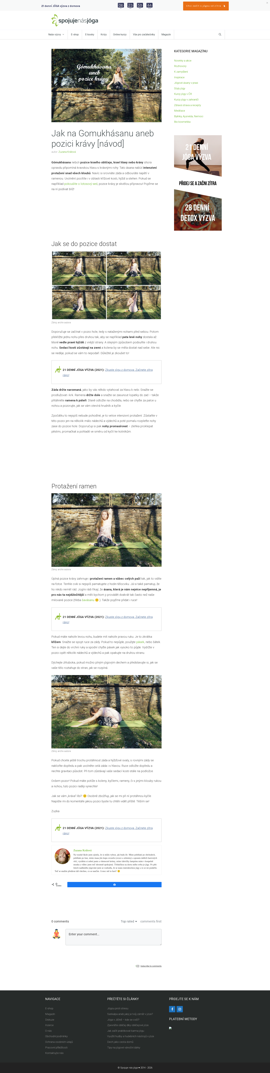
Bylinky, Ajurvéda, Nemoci (188, 116)
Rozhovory (180, 66)
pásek (140, 642)
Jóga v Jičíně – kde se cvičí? (123, 1019)
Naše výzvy (54, 34)
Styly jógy (179, 88)
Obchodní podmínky (56, 1036)
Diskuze (49, 1019)
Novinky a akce (182, 60)
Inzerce (49, 1025)
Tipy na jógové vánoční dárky (123, 1047)
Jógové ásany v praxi (186, 82)
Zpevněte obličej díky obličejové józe (128, 1025)
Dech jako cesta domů (120, 1041)
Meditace (179, 110)
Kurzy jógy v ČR (183, 93)
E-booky (89, 34)
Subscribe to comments (151, 966)
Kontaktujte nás (54, 1053)
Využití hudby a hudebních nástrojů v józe (130, 1036)
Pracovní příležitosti (56, 1047)
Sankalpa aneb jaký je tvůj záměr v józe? (130, 1014)
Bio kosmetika (182, 121)
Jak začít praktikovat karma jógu (125, 1030)
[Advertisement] (106, 218)
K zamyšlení (181, 71)
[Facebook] (172, 1009)
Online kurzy (120, 34)
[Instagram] (180, 1009)
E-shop (75, 34)
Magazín (166, 34)
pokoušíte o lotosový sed (80, 184)
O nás (48, 1030)
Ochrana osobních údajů (59, 1041)
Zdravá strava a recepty (187, 105)
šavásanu (88, 600)
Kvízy (104, 34)
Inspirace (179, 77)
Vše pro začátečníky (144, 34)
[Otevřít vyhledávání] (220, 34)
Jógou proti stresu (117, 1008)
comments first (151, 921)
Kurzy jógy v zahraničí (186, 99)
